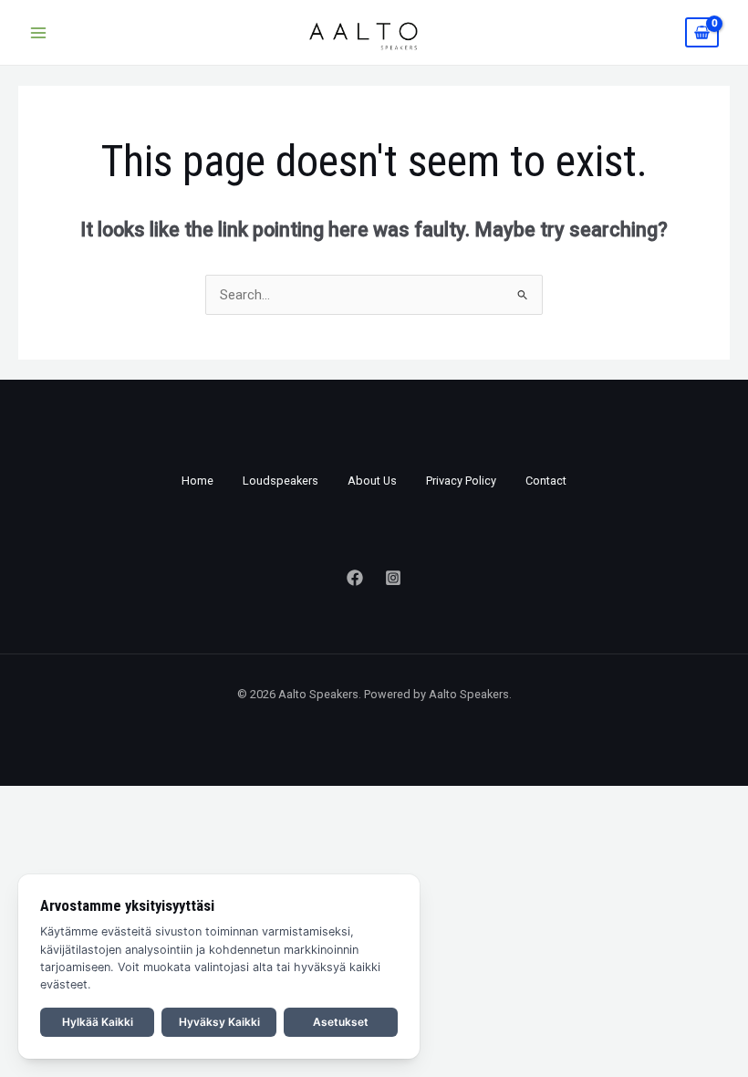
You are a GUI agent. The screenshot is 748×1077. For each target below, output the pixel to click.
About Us (372, 480)
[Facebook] (355, 578)
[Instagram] (393, 578)
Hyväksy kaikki (219, 1022)
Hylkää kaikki (97, 1022)
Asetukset (341, 1022)
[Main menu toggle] (38, 32)
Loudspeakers (280, 480)
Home (197, 480)
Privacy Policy (461, 480)
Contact (545, 480)
